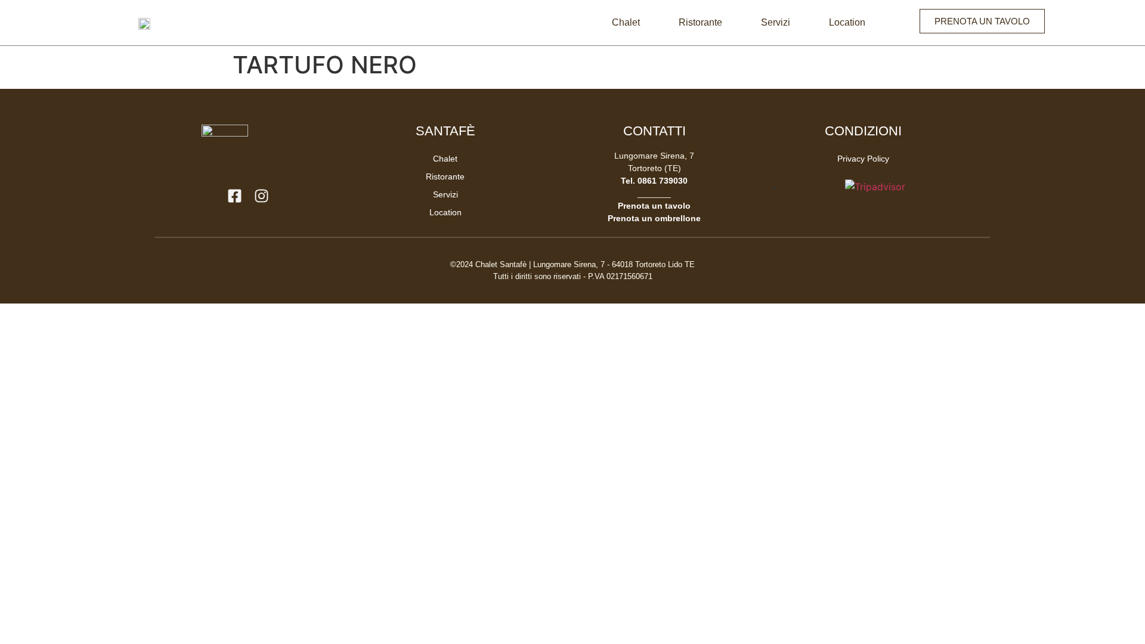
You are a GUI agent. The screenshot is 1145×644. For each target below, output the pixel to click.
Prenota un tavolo (654, 205)
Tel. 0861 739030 (654, 180)
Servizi (775, 22)
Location (847, 22)
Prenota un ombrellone (654, 218)
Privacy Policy (863, 158)
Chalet (626, 22)
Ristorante (700, 22)
